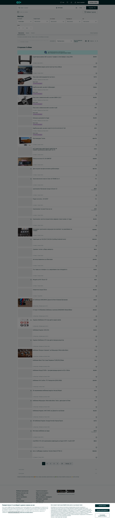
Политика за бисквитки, (14, 512)
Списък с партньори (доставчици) (59, 516)
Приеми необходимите (102, 510)
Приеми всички (102, 505)
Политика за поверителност (26, 512)
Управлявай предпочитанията (102, 515)
